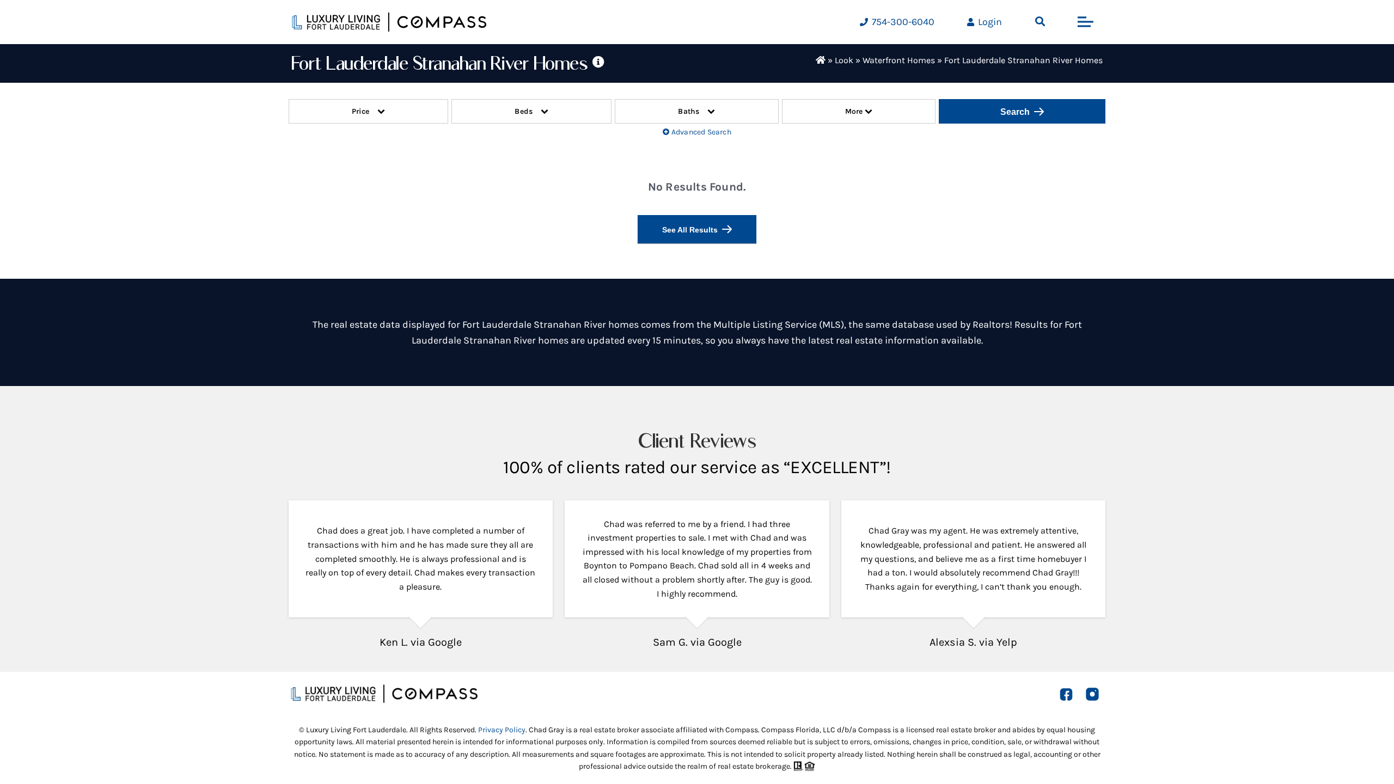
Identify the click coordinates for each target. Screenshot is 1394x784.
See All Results (690, 229)
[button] (1040, 22)
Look (844, 60)
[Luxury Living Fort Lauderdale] (389, 22)
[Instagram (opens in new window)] (1092, 694)
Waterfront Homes (899, 60)
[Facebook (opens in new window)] (1066, 694)
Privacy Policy (501, 729)
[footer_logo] (384, 689)
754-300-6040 (902, 22)
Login (989, 22)
